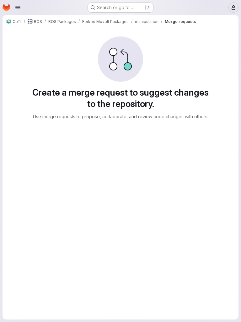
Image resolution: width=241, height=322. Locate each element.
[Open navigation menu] (18, 8)
